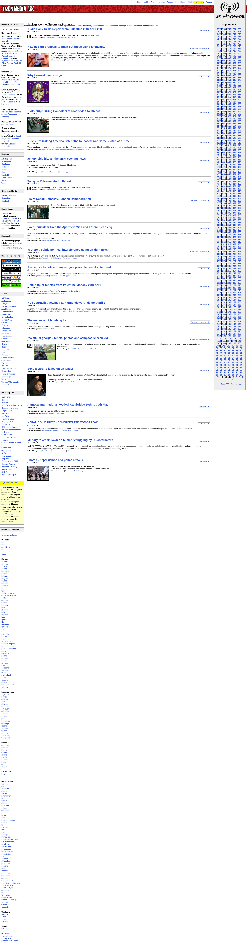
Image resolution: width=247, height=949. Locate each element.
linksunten (5, 624)
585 (229, 111)
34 (241, 367)
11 (221, 377)
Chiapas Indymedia (8, 145)
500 (229, 152)
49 (237, 362)
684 (234, 63)
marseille (5, 634)
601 (224, 104)
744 (234, 34)
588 (239, 109)
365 (229, 217)
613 (239, 97)
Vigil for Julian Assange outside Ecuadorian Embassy (11, 114)
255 (229, 271)
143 (239, 324)
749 (234, 31)
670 (229, 70)
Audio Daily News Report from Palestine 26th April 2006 (65, 29)
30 (229, 370)
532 (219, 138)
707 (219, 53)
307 (219, 247)
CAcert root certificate (7, 515)
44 (229, 365)
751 (224, 31)
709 (234, 51)
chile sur (4, 704)
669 (234, 70)
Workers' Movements (77, 382)
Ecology (4, 325)
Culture (44, 413)
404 (234, 198)
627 (219, 92)
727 (219, 44)
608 (239, 99)
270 (229, 263)
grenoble (4, 603)
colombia (5, 711)
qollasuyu (5, 723)
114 (234, 338)
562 (219, 123)
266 (224, 266)
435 (229, 184)
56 (237, 360)
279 (234, 259)
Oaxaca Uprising (8, 464)
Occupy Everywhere (9, 408)
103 (239, 343)
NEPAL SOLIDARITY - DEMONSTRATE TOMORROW (62, 422)
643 (239, 82)
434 (234, 184)
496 (224, 155)
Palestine (5, 363)
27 (241, 370)
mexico (4, 716)
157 (219, 319)
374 (234, 213)
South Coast (6, 178)
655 (229, 77)
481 (224, 162)
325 (229, 237)
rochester (5, 871)
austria (4, 569)
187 (219, 305)
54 (217, 362)
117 (219, 338)
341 (224, 230)
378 (239, 210)
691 (224, 60)
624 (234, 92)
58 (229, 360)
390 (229, 205)
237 (219, 280)
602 (219, 104)
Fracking (5, 333)
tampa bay (5, 895)
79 (229, 353)
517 (219, 145)
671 (224, 70)
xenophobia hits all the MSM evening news (56, 158)
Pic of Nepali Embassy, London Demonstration (59, 198)
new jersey (5, 844)
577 (219, 116)
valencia (4, 687)
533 (239, 135)
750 (229, 31)
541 (224, 133)
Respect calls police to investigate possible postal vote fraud (69, 267)
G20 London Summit (9, 427)
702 (219, 56)
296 (224, 251)
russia (3, 665)
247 (219, 276)
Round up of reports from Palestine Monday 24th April (64, 285)
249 (234, 273)
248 (239, 273)
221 (224, 288)
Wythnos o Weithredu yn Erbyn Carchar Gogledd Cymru (11, 63)
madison (4, 827)
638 (239, 85)
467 (219, 169)
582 (219, 114)
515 (229, 145)
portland (4, 866)
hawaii (4, 815)
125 (229, 334)
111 (224, 341)
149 (234, 321)
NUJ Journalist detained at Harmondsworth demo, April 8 (66, 302)
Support (209, 2)
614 (234, 97)
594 (234, 106)
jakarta (4, 755)
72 (229, 355)
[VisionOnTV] (11, 278)
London (67, 37)
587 (219, 111)
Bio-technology (7, 317)
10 (224, 377)
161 (224, 317)
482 (219, 162)
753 (239, 29)
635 (229, 87)
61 (217, 360)
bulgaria (4, 583)
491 (224, 157)
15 (233, 375)
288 (239, 254)
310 (229, 244)
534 (234, 135)
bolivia (4, 697)
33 (217, 370)
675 (229, 68)
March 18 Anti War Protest (50, 149)
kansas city (6, 822)
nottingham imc (7, 646)
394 (234, 203)
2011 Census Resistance (11, 405)
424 (234, 188)
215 (229, 290)
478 (239, 162)
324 (234, 237)
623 (239, 92)
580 (229, 114)
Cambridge (60, 413)
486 (224, 159)
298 (239, 249)
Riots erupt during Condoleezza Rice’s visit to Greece (63, 111)
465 (229, 169)
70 (237, 355)
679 (234, 65)
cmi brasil (5, 706)
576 (224, 116)
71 (233, 355)
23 (229, 372)
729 (234, 41)
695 (229, 58)
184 (234, 305)
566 (224, 121)
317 (219, 242)
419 (234, 191)
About (177, 2)
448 (239, 176)
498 (239, 152)
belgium (4, 576)
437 (219, 184)
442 (219, 181)
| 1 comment (199, 200)
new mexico (6, 847)
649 (234, 80)
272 (219, 263)
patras (4, 651)
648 (239, 80)
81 (221, 353)
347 (219, 227)
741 (224, 36)
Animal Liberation (8, 306)
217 (219, 290)
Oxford (4, 172)
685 (229, 63)
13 (241, 375)
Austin (4, 793)
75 (217, 355)
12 (217, 377)
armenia (4, 564)
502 (219, 152)
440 (229, 181)
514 (234, 145)
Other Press (6, 360)
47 (217, 365)
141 (224, 326)
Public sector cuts (8, 368)
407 (219, 198)
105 (229, 343)
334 (234, 232)
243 (239, 276)
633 (239, 87)
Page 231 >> (236, 384)
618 (239, 94)
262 (219, 268)
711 (224, 51)
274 (234, 261)
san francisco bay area (10, 883)
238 (239, 278)
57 (233, 360)
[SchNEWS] (11, 262)
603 (239, 102)
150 (229, 321)
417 (219, 193)
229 (234, 283)
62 (241, 358)
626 (224, 92)
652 (219, 80)
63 (237, 358)
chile (3, 702)
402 (219, 201)
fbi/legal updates (8, 936)
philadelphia (6, 861)
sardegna (5, 668)
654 (234, 77)
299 (234, 249)
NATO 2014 (6, 397)
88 (221, 350)
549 (234, 128)
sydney (4, 767)
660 (229, 75)
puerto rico (5, 721)
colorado (4, 808)
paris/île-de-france (8, 648)
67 (221, 358)
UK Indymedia (27, 7)
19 (217, 375)
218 (239, 288)
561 (224, 123)
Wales (4, 180)
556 (224, 126)
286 (224, 256)
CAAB (17, 85)
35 (237, 367)
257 (219, 271)
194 (234, 300)
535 (229, 135)
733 (239, 39)
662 (219, 75)
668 (239, 70)
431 (224, 186)
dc (2, 813)
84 (237, 350)
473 (239, 164)
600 (229, 104)
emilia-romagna (7, 593)
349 (234, 225)
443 (239, 179)
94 (225, 348)
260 (229, 268)
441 (224, 181)
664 (234, 73)
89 (217, 350)
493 (239, 155)
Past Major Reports (9, 475)
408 (239, 196)
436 (224, 184)
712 (219, 51)
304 (234, 247)
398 (239, 201)
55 (241, 360)
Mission (162, 2)
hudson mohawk (8, 820)
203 (239, 295)
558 (239, 123)
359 (234, 220)
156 (224, 319)
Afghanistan (6, 301)
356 (224, 222)
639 (234, 85)
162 (219, 317)
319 (234, 239)
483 (239, 159)
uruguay (4, 733)
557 (219, 126)
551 (224, 128)
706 (224, 53)
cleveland (5, 806)
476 (224, 164)
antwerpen (5, 561)
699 (234, 56)
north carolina (7, 851)
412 (219, 196)
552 (219, 128)
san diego (5, 878)
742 (219, 36)
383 (239, 208)
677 (219, 68)
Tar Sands (5, 424)
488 (239, 157)
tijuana (4, 731)
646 (224, 82)
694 (234, 58)
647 (219, 82)
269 (234, 263)
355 (229, 222)
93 (229, 348)
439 (234, 181)
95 (221, 348)
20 (241, 372)
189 (234, 302)
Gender (4, 339)
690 (229, 60)
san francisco (7, 880)
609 (234, 99)
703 (239, 53)
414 (234, 193)
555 (229, 126)
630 (229, 89)
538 (239, 133)
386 (224, 208)
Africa (3, 554)
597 (219, 106)
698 (239, 56)
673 (239, 68)
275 (229, 261)
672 (219, 70)
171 (224, 312)
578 (239, 114)
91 (237, 348)
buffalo (4, 801)
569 (234, 118)
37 (229, 367)
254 (234, 271)
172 (219, 312)
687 (219, 63)
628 (239, 89)
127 (219, 334)
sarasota (5, 890)
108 (239, 341)
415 (229, 193)
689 (234, 60)
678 (239, 65)
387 (219, 208)
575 (229, 116)
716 (224, 48)
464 (234, 169)
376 (224, 213)
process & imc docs (9, 941)
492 (219, 157)
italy (3, 612)
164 (234, 314)
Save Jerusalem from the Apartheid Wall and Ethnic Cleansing (69, 227)
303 (239, 247)
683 (239, 63)
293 (239, 251)
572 (219, 118)
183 (239, 305)
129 (234, 331)
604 (234, 102)
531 (224, 138)
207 (219, 295)
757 (219, 29)
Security (200, 2)
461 (224, 172)
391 (224, 205)
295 (229, 251)
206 (224, 295)
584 (234, 111)
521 (224, 143)
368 (239, 215)
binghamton (6, 796)
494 (234, 155)
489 (234, 157)
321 (224, 239)
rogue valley (6, 873)
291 (224, 254)
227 (219, 285)
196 (224, 300)
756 (224, 29)
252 (219, 273)
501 (224, 152)
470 (229, 167)
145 (229, 324)
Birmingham (6, 161)
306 (224, 247)
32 (221, 370)
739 (234, 36)
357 (219, 222)
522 (219, 143)
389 (234, 205)
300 (229, 249)
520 (229, 143)
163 (239, 314)
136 (224, 329)
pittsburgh (5, 863)
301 (224, 249)
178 (239, 307)
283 (239, 256)
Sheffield (5, 175)
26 (217, 372)
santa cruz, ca (7, 888)
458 (239, 172)
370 (229, 215)
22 (233, 372)
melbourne (5, 760)
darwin (4, 752)
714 (234, 48)
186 (224, 305)
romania (4, 663)
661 (224, 75)
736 (224, 39)
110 (229, 341)
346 (224, 227)
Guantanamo (6, 435)
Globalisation (6, 341)
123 (239, 334)
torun (3, 677)
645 (229, 82)
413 (239, 193)
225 (229, 285)
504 (234, 150)
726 (224, 44)
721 (224, 46)
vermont (4, 902)
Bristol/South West (9, 195)
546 (224, 130)
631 (224, 89)
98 (237, 346)
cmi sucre (5, 709)
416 (224, 193)
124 (234, 334)
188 (239, 302)
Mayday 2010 (7, 422)
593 (239, 106)
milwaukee (5, 837)
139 (234, 326)
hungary (4, 605)
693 (239, 58)
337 (219, 232)
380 (229, 210)
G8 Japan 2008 (7, 450)
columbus (5, 810)
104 (234, 343)
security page (7, 521)
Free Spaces (6, 336)
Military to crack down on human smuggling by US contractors (70, 440)
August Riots (6, 411)
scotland (4, 670)
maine (3, 830)
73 (225, 355)
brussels (4, 581)
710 (229, 51)
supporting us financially (11, 248)
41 (241, 365)
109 (234, 341)
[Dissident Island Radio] (11, 266)
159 (234, 317)
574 (234, 116)
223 (239, 285)
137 (219, 329)
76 (241, 353)
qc (2, 764)
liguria (3, 619)
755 (229, 29)
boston (4, 798)
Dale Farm (5, 413)
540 (229, 133)
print (3, 542)
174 (234, 309)
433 (239, 184)
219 (234, 288)
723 (239, 44)
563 (239, 121)
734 (234, 39)
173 (239, 309)
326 (224, 237)
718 (239, 46)
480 (229, 162)
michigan (5, 835)
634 (234, 87)
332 (219, 234)
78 (233, 353)
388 (239, 205)
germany (5, 600)
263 (239, 266)
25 (221, 372)
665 (229, 73)
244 (234, 276)
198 (239, 297)
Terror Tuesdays (8, 102)
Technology (66, 258)
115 (229, 338)
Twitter (14, 218)
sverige (4, 673)
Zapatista (5, 385)
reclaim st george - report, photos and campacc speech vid (67, 338)
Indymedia (45, 276)
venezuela (5, 738)
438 (239, 181)
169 (234, 312)
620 (229, 94)
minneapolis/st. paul (9, 839)
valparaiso (5, 735)
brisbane (4, 748)
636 (224, 87)
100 (228, 346)
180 (229, 307)
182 (219, 307)
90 (241, 348)
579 (234, 114)
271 (224, 263)
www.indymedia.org (9, 535)
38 (225, 367)
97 (241, 346)
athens (4, 566)
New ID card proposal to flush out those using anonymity (66, 46)
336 (224, 232)
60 (221, 360)
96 (217, 348)
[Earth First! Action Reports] (11, 286)
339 (234, 230)
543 (239, 130)
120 (229, 336)
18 (221, 375)
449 (234, 176)
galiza (3, 598)
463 (239, 169)
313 (239, 242)
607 (219, 102)
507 (219, 150)
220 (229, 288)
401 (224, 201)
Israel (3, 919)
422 (219, 191)
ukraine (4, 682)
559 (234, 123)
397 (219, 203)
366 (224, 217)
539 (234, 133)
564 (234, 121)
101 (223, 346)
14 (237, 375)
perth (3, 762)
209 (234, 292)
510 (229, 147)
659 (234, 75)
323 (239, 237)
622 (219, 94)
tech (3, 943)
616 (224, 97)
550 (229, 128)
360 (229, 220)
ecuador (4, 714)
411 (224, 196)
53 (221, 362)
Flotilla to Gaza (7, 419)
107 (219, 343)
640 (229, 85)
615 (229, 97)
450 (229, 176)
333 (239, 232)
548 (239, 128)
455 (229, 174)
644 (234, 82)
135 (229, 329)
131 (224, 331)
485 (229, 159)
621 (224, 94)
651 (224, 80)
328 (239, 234)
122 (219, 336)
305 (229, 247)
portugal (4, 658)
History (4, 347)
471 (224, 167)
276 (224, 261)
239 (234, 278)
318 (239, 239)
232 (219, 283)
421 (224, 191)
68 (217, 358)
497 (219, 155)
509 (234, 147)
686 (224, 63)
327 (219, 237)
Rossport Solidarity (9, 467)
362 (219, 220)
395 (229, 203)
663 (239, 73)
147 (219, 324)
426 (224, 188)
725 (229, 44)
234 (234, 280)
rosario (4, 726)
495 (229, 155)
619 (234, 94)
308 (239, 244)
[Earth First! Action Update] (11, 282)
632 (219, 89)
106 (224, 343)
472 (219, 167)
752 (219, 31)
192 (219, 302)
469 (234, 167)
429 (234, 186)
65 (229, 358)
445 (229, 179)
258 (239, 268)
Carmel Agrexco (8, 448)
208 (239, 292)
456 (224, 174)
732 (219, 41)
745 (229, 34)
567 (219, 121)
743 (239, 34)
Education (5, 328)
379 (234, 210)
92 (233, 348)
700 (229, 56)
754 (234, 29)
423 (239, 188)
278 (239, 259)
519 (234, 143)
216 (224, 290)
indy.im (4, 218)
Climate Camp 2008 (9, 461)
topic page (9, 124)
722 (219, 46)
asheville (5, 789)
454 (234, 174)
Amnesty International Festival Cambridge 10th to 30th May (67, 404)
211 (224, 292)
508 (239, 147)
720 (229, 46)
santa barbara (7, 885)
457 (219, 174)
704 (234, 53)
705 (229, 53)
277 (219, 261)
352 (219, 225)
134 (234, 329)
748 (239, 31)
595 (229, 106)
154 (234, 319)
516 (224, 145)
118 (239, 336)
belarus (4, 574)
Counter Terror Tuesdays (9, 93)
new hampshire (7, 842)
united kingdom (7, 685)
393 (239, 203)
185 (229, 305)
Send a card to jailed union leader (50, 368)
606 (224, 102)
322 (219, 239)
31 (225, 370)
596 (224, 106)
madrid (4, 629)
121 (224, 336)
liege (3, 617)
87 (225, 350)
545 (229, 130)
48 (241, 362)
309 (234, 244)
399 (234, 201)
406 (224, 198)
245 (229, 276)
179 (234, 307)
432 (219, 186)
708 (239, 51)
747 (219, 34)
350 (229, 225)
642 (219, 85)
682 (219, 65)
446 (224, 179)
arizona (4, 784)
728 (239, 41)
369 (234, 215)
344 (234, 227)
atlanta (4, 791)
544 (234, 130)
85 (233, 350)
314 (234, 242)
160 (229, 317)
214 (234, 290)
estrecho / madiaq (8, 595)
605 (229, 102)
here (7, 104)
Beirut (3, 917)
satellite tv (5, 547)
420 (229, 191)
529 (234, 138)
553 (239, 126)
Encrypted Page (11, 483)
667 (219, 73)
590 (229, 109)
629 (234, 89)
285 (229, 256)
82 (217, 353)
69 (241, 355)
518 (239, 143)
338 (239, 230)
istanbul (4, 610)
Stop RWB (5, 458)
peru (3, 719)
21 (237, 372)
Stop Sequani (7, 456)
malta (3, 631)
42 (237, 365)
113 (239, 338)
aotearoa (5, 745)
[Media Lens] (11, 274)
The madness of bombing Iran (47, 320)
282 (219, 259)
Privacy (170, 2)
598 (239, 104)
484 (234, 159)
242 (219, 278)
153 (239, 319)
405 (229, 198)
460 (229, 172)
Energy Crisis (7, 331)
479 (234, 162)
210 (229, 292)
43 (233, 365)
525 (229, 140)
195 (229, 300)
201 (224, 297)
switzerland (6, 675)
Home (139, 2)
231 (224, 283)
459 (234, 172)
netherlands (6, 641)
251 (224, 273)
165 (229, 314)
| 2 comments (198, 251)
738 (239, 36)
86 (229, 350)
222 (219, 288)
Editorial (154, 2)
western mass (7, 905)
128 (239, 331)
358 (239, 220)
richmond (5, 868)
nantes (4, 636)
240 (229, 278)
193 (239, 300)
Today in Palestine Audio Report (49, 181)
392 (219, 205)
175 (229, 309)
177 (219, 309)
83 (241, 350)
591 (224, 109)
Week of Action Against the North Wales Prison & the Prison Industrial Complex (11, 53)
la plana (4, 615)
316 (224, 242)
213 (239, 290)
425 (229, 188)
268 (239, 263)
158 (239, 317)
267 (219, 266)
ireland (4, 607)
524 (234, 140)
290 (229, 254)
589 (234, 109)
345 (229, 227)
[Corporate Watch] (11, 270)
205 (229, 295)
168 (239, 312)
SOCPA (74, 349)
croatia (4, 588)
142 (219, 326)
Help (191, 2)
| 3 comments (198, 48)
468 (239, 167)
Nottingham (6, 198)
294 (234, 251)
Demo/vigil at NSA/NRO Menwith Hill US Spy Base (11, 82)
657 (219, 77)
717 (219, 48)
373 (239, 213)
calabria (4, 586)
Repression (60, 37)
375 (229, 213)
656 (224, 77)
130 (229, 331)
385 (229, 208)
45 (225, 365)
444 (234, 179)
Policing (4, 366)
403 (239, 198)
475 (229, 164)
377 (219, 213)
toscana (4, 680)
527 (219, 140)
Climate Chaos (7, 320)
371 (224, 215)
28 (237, 370)
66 (225, 358)
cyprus (4, 590)
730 (229, 41)
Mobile (146, 2)
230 (229, 283)
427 (219, 188)
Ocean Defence (7, 358)
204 (234, 295)
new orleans (6, 849)
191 (224, 302)
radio (3, 545)
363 (239, 217)
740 (229, 36)
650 (229, 80)
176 (224, 309)
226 (224, 285)
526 (224, 140)
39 (221, 367)
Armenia (4, 914)
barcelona (5, 571)
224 (234, 285)
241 (224, 278)
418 (239, 191)
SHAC (4, 453)
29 (233, 370)
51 (229, 362)
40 (217, 367)
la (2, 825)
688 (239, 60)
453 (239, 174)
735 (229, 39)
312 (219, 244)
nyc (2, 856)
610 (229, 99)
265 (229, 266)
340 (229, 230)
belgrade (4, 578)
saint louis (5, 876)
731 (224, 41)
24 (225, 372)
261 (224, 268)
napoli (3, 639)
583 (239, 111)
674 (234, 68)
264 (234, 266)
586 (224, 111)
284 (234, 256)
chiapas (4, 699)
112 (219, 341)
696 (224, 58)
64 (233, 358)
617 (219, 97)
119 (234, 336)
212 (219, 292)
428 (239, 186)
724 (234, 44)
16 (229, 375)
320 (229, 239)
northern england (8, 644)
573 (239, 116)
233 (239, 280)
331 (224, 234)
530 (229, 138)
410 (229, 196)
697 (219, 58)
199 (234, 297)
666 (224, 73)
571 (224, 118)
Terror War (5, 379)
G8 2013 (4, 400)
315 (229, 242)
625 (229, 92)
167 (219, 314)
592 (219, 109)
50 (233, 362)
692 (219, 60)
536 (224, 135)
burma (4, 750)
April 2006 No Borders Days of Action (54, 311)
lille (2, 622)
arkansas (5, 786)
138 (239, 326)
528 (239, 138)
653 (239, 77)
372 (219, 215)
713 (239, 48)
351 (224, 225)
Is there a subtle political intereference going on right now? (68, 249)
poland (4, 656)
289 (234, 254)
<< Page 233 (223, 384)
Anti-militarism (50, 37)
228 (239, 283)
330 (229, 234)
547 (219, 130)
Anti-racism (45, 172)
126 (224, 334)
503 (239, 150)
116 (224, 338)
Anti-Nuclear (6, 309)
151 (224, 321)
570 (229, 118)
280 (229, 259)
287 (219, 256)
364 (234, 217)
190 (229, 302)
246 (224, 276)
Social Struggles (85, 60)
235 (229, 280)
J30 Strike (5, 416)
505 (229, 150)
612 (219, 99)
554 (234, 126)
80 (225, 353)
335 (229, 232)
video (3, 549)
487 (219, 159)
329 (234, 234)
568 (239, 118)
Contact (184, 2)
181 (224, 307)
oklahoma (5, 859)
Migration (79, 311)
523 (239, 140)
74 (221, 355)
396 (224, 203)
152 (219, 321)
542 (219, 133)
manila (4, 757)
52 (225, 362)
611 (224, 99)
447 (219, 179)
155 (229, 319)
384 (234, 208)
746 (224, 34)
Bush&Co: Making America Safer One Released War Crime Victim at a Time (78, 141)
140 (229, 326)
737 (219, 39)
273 (239, 261)
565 (229, 121)
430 (229, 186)
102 (218, 346)
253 (239, 271)
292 (219, 254)
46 (221, 365)
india (3, 774)
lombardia (5, 627)
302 (219, 249)
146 (224, 324)
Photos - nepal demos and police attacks (55, 460)
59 (225, 360)
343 (239, 227)
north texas (6, 854)
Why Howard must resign (44, 75)
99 (233, 346)
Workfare (5, 403)
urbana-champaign (9, 900)
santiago (4, 728)
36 (233, 367)
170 (229, 312)
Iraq (3, 352)
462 (219, 172)
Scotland (5, 201)
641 (224, 85)
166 (224, 314)
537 (219, 135)
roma (3, 660)
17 (225, 375)
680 (229, 65)
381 (224, 210)
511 (224, 147)
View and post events (10, 29)
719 (234, 46)
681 (224, 65)
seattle (4, 892)
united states (6, 897)
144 (234, 324)
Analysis (67, 60)
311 (224, 244)
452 (219, 176)
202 (219, 297)
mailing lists (6, 938)
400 (229, 201)
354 (234, 222)
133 (239, 329)
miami (3, 832)
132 (219, 331)
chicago (4, 803)
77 (237, 353)
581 (224, 114)
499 (234, 152)
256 (224, 271)
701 (224, 56)
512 (219, 147)
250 (229, 273)
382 (219, 210)
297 (219, 251)
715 (229, 48)
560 (229, 123)
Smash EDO (6, 469)
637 (219, 87)
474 (234, 164)
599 (234, 104)
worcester (5, 907)
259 (234, 268)
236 (224, 280)
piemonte (5, 653)
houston (4, 818)
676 (224, 68)
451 (224, 176)
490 (229, 157)
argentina (5, 694)
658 (239, 75)
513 (239, 145)
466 (224, 169)
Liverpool (5, 167)
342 (219, 230)
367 (219, 217)
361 (224, 220)
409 (234, 196)
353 (239, 222)
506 (224, 150)
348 (239, 225)
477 (219, 164)
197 (219, 300)
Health (4, 344)
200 (229, 297)
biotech (4, 929)
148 (239, 321)
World (73, 37)
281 (224, 259)
